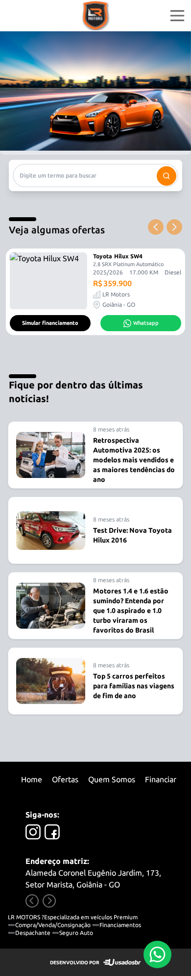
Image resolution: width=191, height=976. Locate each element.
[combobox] (95, 175)
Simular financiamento (50, 323)
